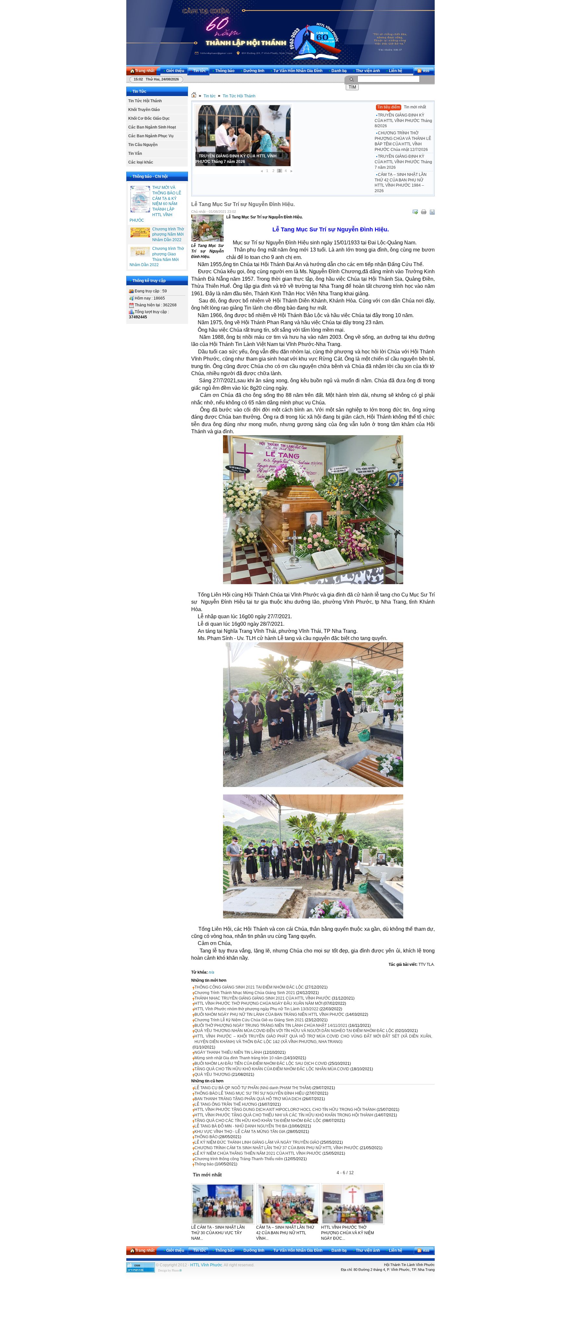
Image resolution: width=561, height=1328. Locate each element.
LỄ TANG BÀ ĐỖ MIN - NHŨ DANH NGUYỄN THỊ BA (240, 1126)
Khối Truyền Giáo (144, 109)
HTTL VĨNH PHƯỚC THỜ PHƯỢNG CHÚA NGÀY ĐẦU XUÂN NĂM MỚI (258, 1003)
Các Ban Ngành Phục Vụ (150, 136)
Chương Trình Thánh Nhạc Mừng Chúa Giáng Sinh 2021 (244, 992)
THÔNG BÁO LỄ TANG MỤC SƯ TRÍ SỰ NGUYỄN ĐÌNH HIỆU (249, 1093)
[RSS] (424, 71)
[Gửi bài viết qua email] (415, 212)
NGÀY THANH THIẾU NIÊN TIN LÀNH (228, 1052)
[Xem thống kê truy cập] (140, 1271)
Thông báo (204, 1164)
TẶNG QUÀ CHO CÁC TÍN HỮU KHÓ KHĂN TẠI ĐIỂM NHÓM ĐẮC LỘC (257, 1120)
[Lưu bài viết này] (432, 212)
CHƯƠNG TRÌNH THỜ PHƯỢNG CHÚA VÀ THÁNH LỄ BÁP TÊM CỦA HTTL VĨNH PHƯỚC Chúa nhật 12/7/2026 (403, 141)
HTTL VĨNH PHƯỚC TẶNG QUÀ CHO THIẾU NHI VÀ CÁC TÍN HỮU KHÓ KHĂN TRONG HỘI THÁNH (283, 1115)
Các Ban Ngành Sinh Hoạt (152, 127)
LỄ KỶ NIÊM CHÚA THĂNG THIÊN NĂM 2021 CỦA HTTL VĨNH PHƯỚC (257, 1153)
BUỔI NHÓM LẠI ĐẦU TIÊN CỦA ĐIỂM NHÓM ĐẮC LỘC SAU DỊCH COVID (260, 1063)
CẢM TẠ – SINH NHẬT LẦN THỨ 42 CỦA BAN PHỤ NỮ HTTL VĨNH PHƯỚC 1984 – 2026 (401, 182)
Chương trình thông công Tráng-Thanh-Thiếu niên (238, 1159)
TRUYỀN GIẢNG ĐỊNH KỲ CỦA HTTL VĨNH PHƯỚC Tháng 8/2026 (403, 121)
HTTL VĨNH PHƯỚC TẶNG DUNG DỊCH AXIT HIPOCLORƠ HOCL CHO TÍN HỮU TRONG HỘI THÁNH (285, 1109)
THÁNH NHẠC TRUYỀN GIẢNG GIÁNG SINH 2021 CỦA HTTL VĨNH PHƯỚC (262, 998)
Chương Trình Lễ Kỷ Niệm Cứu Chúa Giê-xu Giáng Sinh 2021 (249, 1020)
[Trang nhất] (193, 96)
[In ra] (423, 212)
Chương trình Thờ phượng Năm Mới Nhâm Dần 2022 (168, 234)
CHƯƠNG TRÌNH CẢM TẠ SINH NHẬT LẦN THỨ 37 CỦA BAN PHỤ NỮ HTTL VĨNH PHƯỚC (276, 1148)
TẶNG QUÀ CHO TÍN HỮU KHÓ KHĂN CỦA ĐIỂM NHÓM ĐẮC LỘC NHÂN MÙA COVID (271, 1069)
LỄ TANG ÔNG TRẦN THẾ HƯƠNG (225, 1104)
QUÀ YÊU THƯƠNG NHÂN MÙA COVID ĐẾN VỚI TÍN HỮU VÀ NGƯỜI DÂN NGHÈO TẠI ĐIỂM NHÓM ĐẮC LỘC (294, 1030)
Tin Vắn (135, 153)
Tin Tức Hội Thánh (145, 101)
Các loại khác (140, 162)
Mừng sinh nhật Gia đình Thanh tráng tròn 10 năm (238, 1058)
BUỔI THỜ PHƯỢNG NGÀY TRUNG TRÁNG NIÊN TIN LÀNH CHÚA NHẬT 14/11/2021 (270, 1025)
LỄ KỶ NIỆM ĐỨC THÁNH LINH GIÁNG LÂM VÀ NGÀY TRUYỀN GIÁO (256, 1142)
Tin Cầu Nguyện (142, 144)
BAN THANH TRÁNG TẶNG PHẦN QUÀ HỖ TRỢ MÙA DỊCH (247, 1099)
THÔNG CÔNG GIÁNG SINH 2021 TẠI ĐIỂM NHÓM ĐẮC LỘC (249, 987)
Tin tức (210, 96)
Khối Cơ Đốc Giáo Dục (149, 118)
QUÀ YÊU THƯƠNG (212, 1074)
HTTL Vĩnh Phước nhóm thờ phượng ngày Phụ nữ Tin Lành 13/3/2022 (256, 1009)
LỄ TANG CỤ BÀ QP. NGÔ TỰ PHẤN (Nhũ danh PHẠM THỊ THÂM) (252, 1088)
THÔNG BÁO (206, 1137)
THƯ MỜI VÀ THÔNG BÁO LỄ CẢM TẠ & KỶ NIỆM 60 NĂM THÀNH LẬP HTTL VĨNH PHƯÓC (155, 204)
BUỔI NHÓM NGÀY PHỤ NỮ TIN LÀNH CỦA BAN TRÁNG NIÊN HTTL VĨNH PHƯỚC (269, 1014)
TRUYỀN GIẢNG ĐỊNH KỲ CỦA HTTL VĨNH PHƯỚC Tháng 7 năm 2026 (403, 162)
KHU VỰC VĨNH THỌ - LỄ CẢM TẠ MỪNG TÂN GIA (239, 1131)
